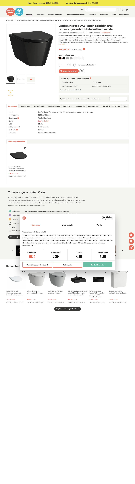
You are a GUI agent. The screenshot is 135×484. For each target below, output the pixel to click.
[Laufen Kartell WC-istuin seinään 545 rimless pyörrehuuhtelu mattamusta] (63, 58)
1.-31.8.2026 (43, 3)
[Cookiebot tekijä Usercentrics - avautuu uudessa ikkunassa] (103, 218)
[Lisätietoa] (84, 49)
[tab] (12, 106)
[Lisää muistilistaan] (82, 71)
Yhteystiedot (124, 14)
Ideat (114, 14)
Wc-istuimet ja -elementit (53, 20)
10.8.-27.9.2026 (82, 3)
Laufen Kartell (106, 33)
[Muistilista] (119, 9)
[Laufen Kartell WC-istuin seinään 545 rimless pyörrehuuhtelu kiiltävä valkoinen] (75, 58)
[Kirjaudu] (127, 9)
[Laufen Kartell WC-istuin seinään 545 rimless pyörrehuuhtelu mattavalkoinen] (82, 58)
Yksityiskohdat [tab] (67, 225)
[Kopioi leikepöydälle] (84, 33)
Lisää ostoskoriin (70, 71)
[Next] (122, 251)
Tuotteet (29, 14)
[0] (123, 9)
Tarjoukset (40, 14)
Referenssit (104, 14)
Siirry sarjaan (15, 237)
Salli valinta (67, 265)
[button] (131, 247)
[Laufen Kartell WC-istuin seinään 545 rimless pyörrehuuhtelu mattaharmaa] (71, 58)
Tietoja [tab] (99, 225)
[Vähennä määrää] (60, 64)
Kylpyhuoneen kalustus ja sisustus (33, 20)
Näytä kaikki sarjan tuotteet (67, 309)
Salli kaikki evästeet (98, 265)
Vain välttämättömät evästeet (37, 265)
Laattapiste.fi (10, 20)
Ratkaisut (92, 14)
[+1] (18, 155)
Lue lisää (62, 44)
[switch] (56, 256)
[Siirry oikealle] (127, 106)
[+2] (36, 279)
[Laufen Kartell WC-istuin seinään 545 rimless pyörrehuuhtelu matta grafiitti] (67, 58)
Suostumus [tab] (36, 225)
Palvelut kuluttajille (55, 14)
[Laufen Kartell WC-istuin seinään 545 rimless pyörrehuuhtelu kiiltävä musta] (60, 58)
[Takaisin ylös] (132, 481)
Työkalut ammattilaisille (75, 14)
